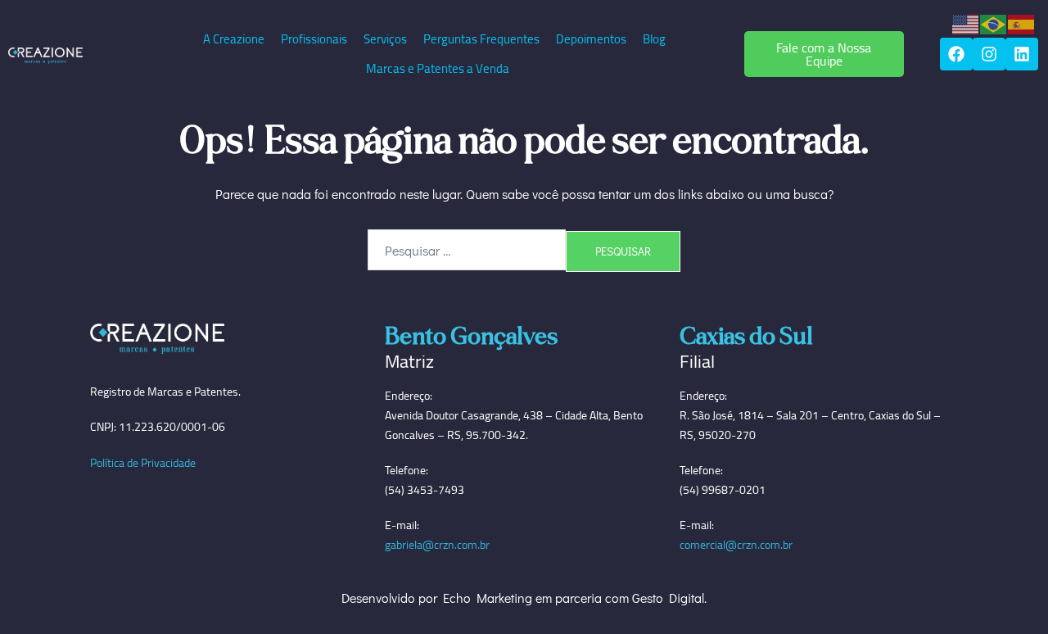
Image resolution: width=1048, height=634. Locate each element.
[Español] (1022, 22)
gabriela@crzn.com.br (437, 544)
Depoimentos (591, 39)
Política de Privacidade (143, 462)
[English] (966, 22)
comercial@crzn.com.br (736, 544)
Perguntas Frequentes (481, 39)
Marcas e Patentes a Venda (437, 68)
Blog (654, 39)
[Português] (994, 22)
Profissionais (314, 39)
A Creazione (233, 39)
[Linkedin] (1021, 54)
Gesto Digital (668, 597)
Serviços (385, 39)
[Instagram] (989, 54)
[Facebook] (956, 54)
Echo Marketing (487, 597)
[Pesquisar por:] (467, 249)
